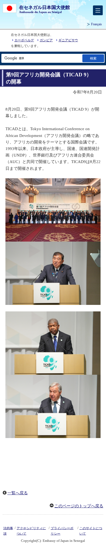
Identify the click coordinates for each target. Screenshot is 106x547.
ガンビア (46, 40)
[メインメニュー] (98, 10)
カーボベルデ (24, 40)
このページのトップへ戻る (78, 506)
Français (96, 24)
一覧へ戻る (17, 493)
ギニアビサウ (68, 40)
